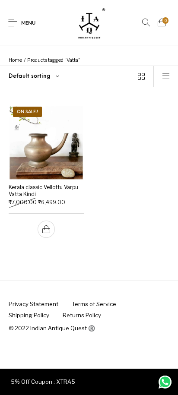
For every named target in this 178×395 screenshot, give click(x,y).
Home (15, 60)
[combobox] (64, 76)
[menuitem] (33, 304)
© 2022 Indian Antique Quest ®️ (52, 328)
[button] (46, 229)
